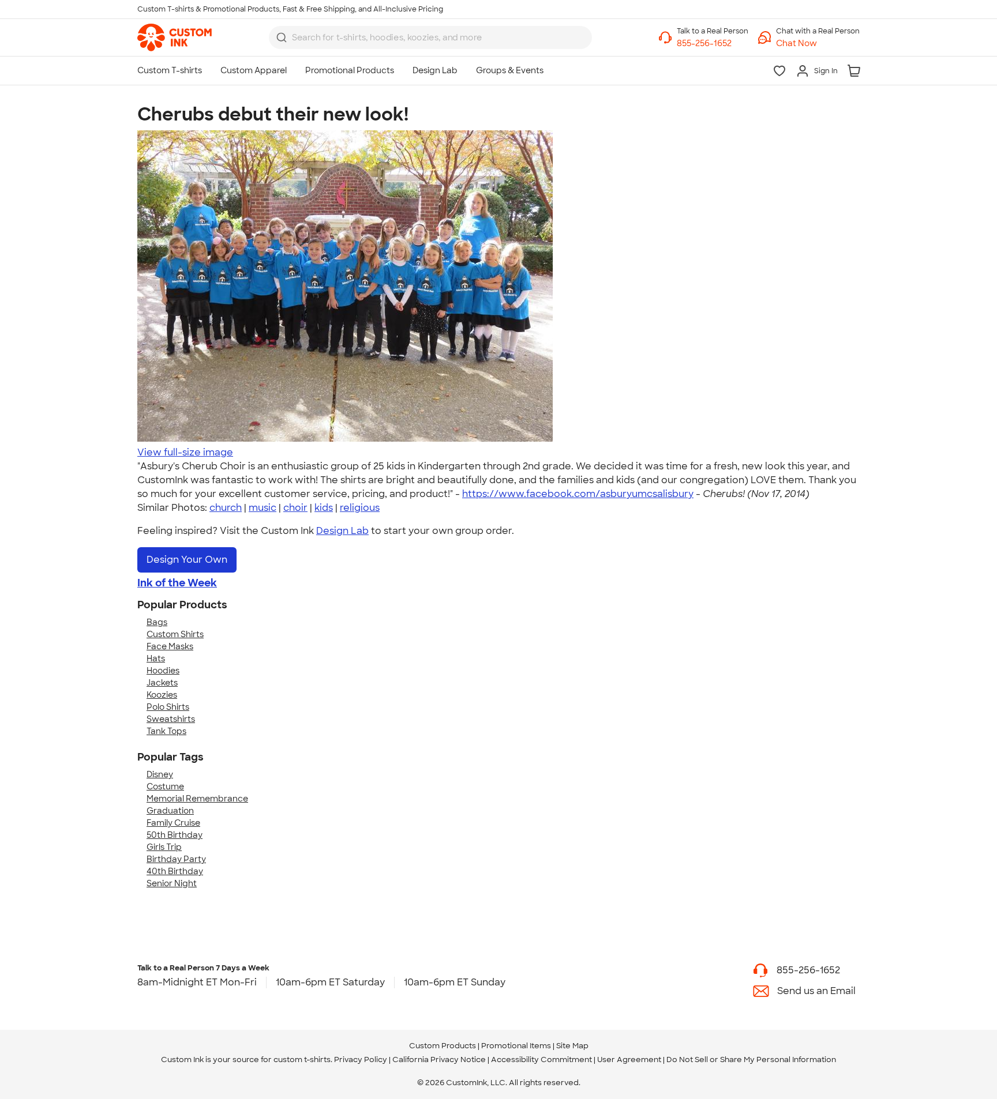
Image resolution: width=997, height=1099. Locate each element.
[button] (818, 43)
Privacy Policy (360, 1059)
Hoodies (163, 670)
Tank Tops (166, 731)
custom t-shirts (302, 1059)
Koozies (162, 695)
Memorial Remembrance (197, 798)
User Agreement (629, 1059)
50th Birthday (175, 835)
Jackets (162, 683)
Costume (165, 786)
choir (295, 508)
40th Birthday (175, 871)
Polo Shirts (168, 707)
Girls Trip (164, 847)
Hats (156, 658)
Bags (157, 622)
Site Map (572, 1046)
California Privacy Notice (439, 1059)
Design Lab (342, 531)
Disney (160, 774)
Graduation (170, 811)
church (225, 508)
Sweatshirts (171, 719)
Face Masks (170, 646)
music (262, 508)
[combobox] (430, 37)
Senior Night (172, 883)
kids (323, 508)
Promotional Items (516, 1046)
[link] (174, 37)
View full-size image (185, 452)
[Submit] (281, 37)
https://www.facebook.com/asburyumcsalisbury (578, 494)
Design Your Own (187, 560)
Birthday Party (176, 859)
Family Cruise (173, 823)
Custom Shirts (175, 634)
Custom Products (442, 1046)
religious (360, 508)
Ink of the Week (177, 583)
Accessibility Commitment (541, 1059)
